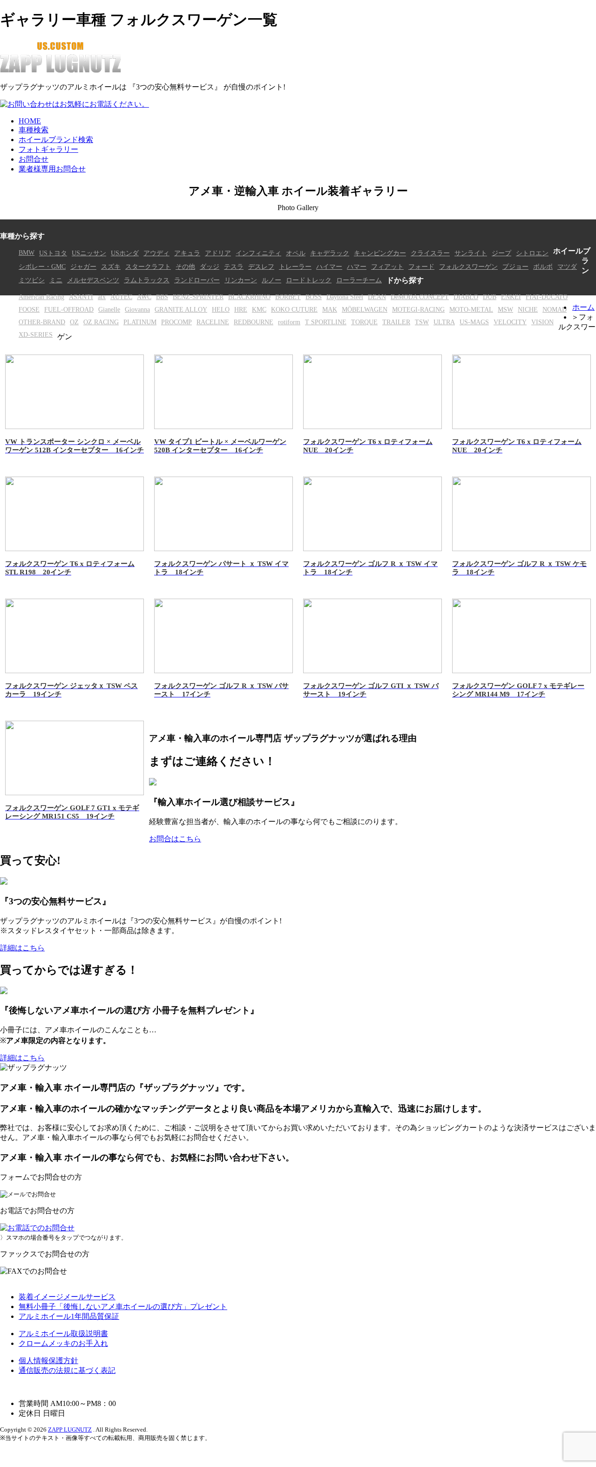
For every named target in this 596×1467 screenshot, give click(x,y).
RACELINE (212, 322)
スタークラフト (148, 266)
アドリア (218, 253)
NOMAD (554, 309)
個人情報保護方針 (48, 1361)
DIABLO (466, 296)
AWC (144, 296)
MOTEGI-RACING (418, 309)
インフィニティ (258, 253)
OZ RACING (101, 322)
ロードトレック (309, 280)
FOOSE (29, 309)
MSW (505, 309)
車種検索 (33, 130)
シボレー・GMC (42, 266)
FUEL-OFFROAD (69, 309)
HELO (221, 309)
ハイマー (329, 266)
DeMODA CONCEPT (420, 296)
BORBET (288, 296)
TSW (422, 322)
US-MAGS (474, 322)
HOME (30, 121)
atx (102, 296)
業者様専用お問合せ (52, 169)
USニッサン (89, 253)
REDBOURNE (253, 322)
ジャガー (83, 266)
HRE (240, 309)
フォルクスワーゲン (468, 266)
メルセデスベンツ (93, 280)
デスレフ (261, 266)
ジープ (501, 253)
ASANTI (81, 296)
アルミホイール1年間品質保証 (69, 1316)
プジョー (515, 266)
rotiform (289, 322)
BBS (162, 296)
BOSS (313, 296)
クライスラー (430, 253)
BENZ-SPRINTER (198, 296)
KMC (259, 309)
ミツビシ (32, 280)
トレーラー (295, 266)
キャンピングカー (380, 253)
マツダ (567, 266)
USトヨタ (53, 253)
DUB (489, 296)
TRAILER (396, 322)
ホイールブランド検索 (56, 139)
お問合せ (33, 159)
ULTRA (444, 322)
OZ (74, 322)
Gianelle (109, 309)
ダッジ (209, 266)
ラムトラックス (146, 280)
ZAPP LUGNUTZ (70, 1429)
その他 (185, 266)
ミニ (55, 280)
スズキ (111, 266)
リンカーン (240, 280)
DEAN (377, 296)
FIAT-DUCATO (547, 296)
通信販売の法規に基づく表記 (67, 1370)
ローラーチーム (359, 280)
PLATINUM (139, 322)
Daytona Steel (344, 296)
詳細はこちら (22, 948)
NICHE (528, 309)
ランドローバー (197, 280)
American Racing (41, 296)
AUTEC (121, 296)
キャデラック (329, 253)
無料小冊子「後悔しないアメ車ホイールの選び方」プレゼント (123, 1306)
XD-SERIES (36, 334)
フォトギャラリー (48, 149)
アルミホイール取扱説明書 (63, 1333)
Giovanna (137, 309)
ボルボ (543, 266)
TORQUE (364, 322)
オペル (295, 253)
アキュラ (187, 253)
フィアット (387, 266)
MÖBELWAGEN (364, 309)
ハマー (356, 266)
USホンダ (125, 253)
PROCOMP (176, 322)
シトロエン (532, 253)
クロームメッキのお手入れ (63, 1343)
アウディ (156, 253)
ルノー (271, 280)
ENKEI (511, 296)
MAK (329, 309)
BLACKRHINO (249, 296)
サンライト (470, 253)
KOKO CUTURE (294, 309)
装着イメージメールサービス (67, 1297)
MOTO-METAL (471, 309)
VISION (542, 322)
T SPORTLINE (325, 322)
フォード (421, 266)
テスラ (234, 266)
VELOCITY (510, 322)
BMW (26, 252)
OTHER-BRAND (42, 322)
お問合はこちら (175, 839)
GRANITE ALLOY (181, 309)
